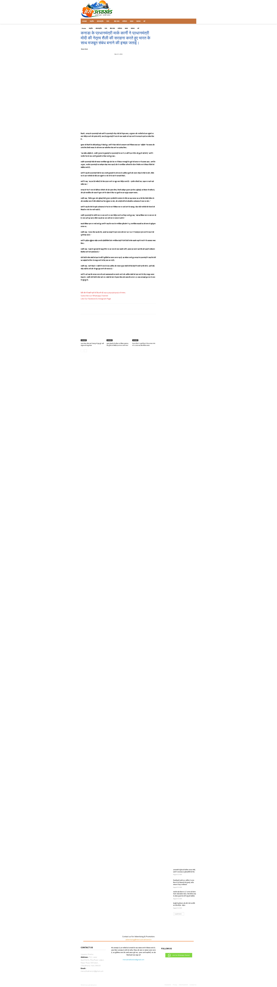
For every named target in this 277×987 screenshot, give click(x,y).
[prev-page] (82, 350)
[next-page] (85, 350)
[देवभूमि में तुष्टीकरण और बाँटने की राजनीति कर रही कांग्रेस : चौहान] (166, 906)
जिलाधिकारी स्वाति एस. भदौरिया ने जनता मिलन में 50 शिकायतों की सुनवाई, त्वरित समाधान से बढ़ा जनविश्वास (183, 882)
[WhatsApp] (123, 59)
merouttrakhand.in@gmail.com (133, 960)
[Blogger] (163, 960)
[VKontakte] (185, 960)
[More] (128, 59)
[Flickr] (174, 960)
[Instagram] (179, 960)
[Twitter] (113, 59)
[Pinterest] (118, 59)
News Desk (84, 49)
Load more (178, 914)
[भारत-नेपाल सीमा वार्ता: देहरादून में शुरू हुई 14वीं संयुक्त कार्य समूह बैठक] (92, 333)
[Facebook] (108, 59)
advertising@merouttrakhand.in (138, 939)
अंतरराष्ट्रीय (83, 340)
